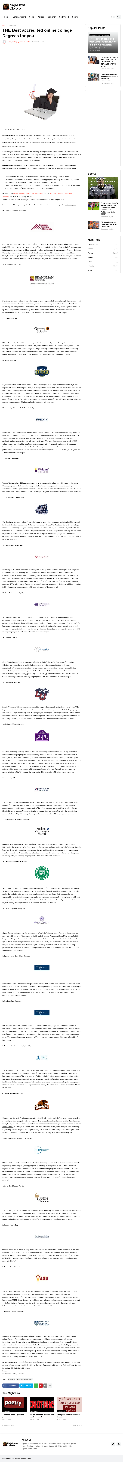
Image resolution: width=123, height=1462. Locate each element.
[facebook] (113, 1444)
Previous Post (9, 1425)
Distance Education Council (23, 193)
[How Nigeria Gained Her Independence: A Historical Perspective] (93, 77)
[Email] (45, 1385)
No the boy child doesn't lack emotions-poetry (42, 1416)
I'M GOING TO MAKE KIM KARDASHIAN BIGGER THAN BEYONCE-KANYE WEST (109, 61)
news (103, 270)
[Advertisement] (42, 63)
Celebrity (52, 17)
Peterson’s (39, 193)
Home (6, 17)
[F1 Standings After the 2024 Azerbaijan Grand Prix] (93, 225)
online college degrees (24, 1379)
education (12, 25)
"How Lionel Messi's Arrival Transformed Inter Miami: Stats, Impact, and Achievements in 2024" (109, 208)
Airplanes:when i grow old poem (13, 1416)
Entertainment (19, 17)
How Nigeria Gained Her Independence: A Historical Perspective (109, 77)
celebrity (103, 266)
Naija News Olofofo (23, 1458)
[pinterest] (119, 1444)
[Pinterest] (41, 1385)
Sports (75, 17)
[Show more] (50, 1385)
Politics (40, 17)
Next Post (76, 1425)
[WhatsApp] (36, 1385)
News (31, 17)
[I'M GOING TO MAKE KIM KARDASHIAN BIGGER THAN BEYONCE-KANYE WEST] (93, 60)
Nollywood (64, 17)
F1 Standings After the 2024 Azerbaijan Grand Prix (109, 224)
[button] (113, 17)
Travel (103, 261)
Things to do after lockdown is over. (68, 1416)
